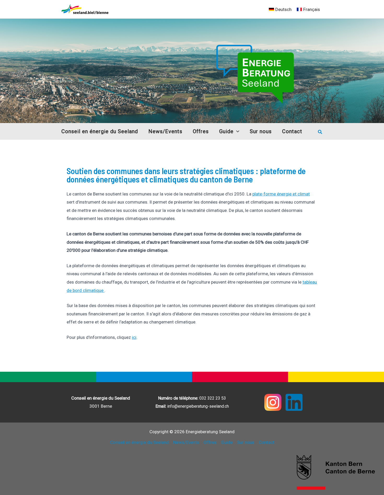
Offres (210, 442)
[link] (280, 9)
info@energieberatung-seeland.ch (198, 406)
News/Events (186, 442)
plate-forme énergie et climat (281, 194)
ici (134, 337)
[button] (236, 131)
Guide (226, 442)
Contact (266, 442)
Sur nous (245, 442)
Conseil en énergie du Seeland (139, 442)
